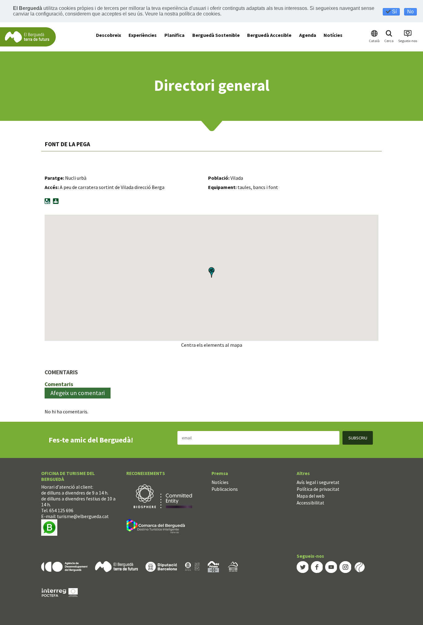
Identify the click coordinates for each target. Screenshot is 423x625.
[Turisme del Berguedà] (28, 36)
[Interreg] (59, 592)
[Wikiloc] (359, 566)
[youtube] (331, 566)
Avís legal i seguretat (318, 482)
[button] (211, 272)
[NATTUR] (233, 566)
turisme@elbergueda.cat (83, 516)
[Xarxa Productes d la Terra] (192, 566)
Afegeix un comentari (77, 393)
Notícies (220, 482)
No (410, 11)
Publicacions (225, 489)
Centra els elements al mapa (211, 345)
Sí (394, 11)
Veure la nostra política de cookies (182, 13)
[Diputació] (161, 566)
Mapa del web (311, 496)
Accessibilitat (310, 503)
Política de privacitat (318, 489)
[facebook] (317, 566)
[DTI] (156, 527)
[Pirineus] (213, 566)
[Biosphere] (162, 496)
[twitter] (302, 566)
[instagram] (345, 566)
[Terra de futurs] (116, 566)
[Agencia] (64, 566)
